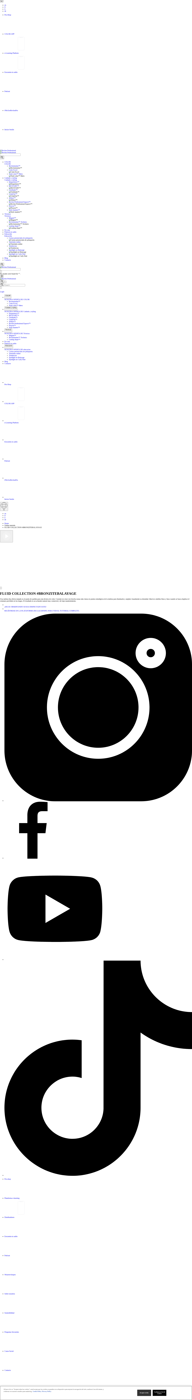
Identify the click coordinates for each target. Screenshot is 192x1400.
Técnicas (7, 216)
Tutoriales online (15, 242)
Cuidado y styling (10, 180)
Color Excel (13, 170)
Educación (8, 236)
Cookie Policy (37, 1391)
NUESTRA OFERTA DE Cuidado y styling (20, 311)
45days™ (12, 198)
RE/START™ (14, 186)
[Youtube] (98, 910)
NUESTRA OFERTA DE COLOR (17, 299)
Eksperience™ (14, 182)
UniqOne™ (13, 194)
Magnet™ (12, 218)
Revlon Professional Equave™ (20, 202)
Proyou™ (12, 206)
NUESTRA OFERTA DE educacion (17, 349)
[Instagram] (98, 708)
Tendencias (13, 246)
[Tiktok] (98, 1068)
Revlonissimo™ (14, 166)
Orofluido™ (13, 190)
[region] (96, 1393)
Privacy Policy (46, 1391)
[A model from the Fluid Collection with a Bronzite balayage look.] (6, 536)
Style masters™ (14, 210)
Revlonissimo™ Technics (18, 222)
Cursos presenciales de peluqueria (21, 238)
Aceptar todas (144, 1393)
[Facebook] (98, 830)
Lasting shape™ (14, 226)
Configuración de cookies (159, 1393)
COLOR (7, 164)
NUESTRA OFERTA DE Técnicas (17, 333)
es (1, 1)
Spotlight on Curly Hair (17, 254)
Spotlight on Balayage (16, 250)
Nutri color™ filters (16, 174)
